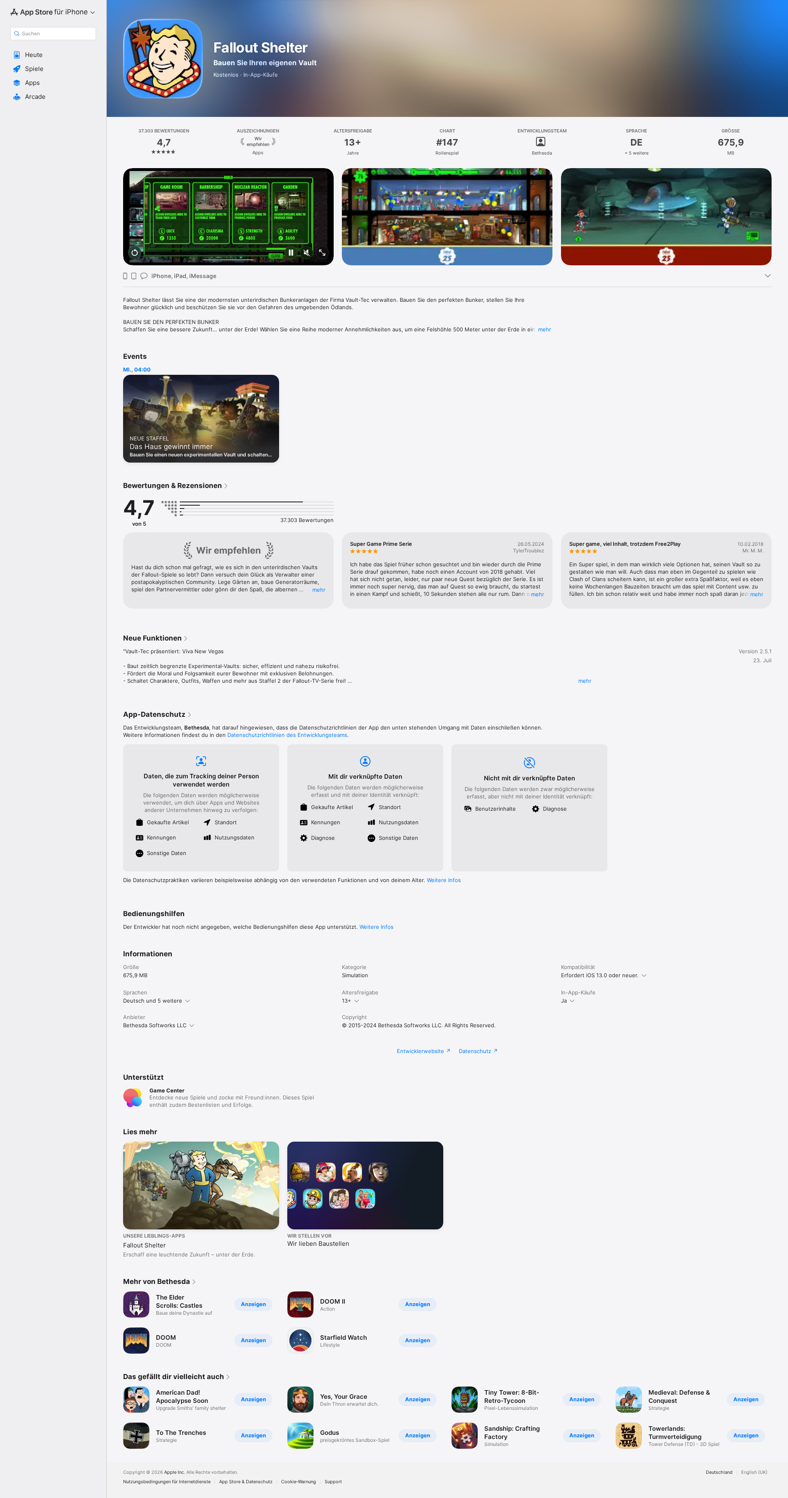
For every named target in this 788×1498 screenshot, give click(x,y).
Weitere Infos (444, 880)
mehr (544, 329)
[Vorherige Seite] (115, 217)
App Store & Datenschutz (246, 1482)
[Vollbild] (322, 253)
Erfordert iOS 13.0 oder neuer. (600, 975)
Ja (564, 1000)
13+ (346, 1000)
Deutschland (719, 1472)
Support (333, 1482)
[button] (53, 55)
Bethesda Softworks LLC (154, 1025)
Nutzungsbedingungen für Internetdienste (167, 1482)
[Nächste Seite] (780, 217)
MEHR (318, 589)
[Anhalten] (291, 253)
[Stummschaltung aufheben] (306, 253)
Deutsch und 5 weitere (152, 1000)
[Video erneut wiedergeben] (134, 253)
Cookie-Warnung (298, 1482)
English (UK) (754, 1472)
